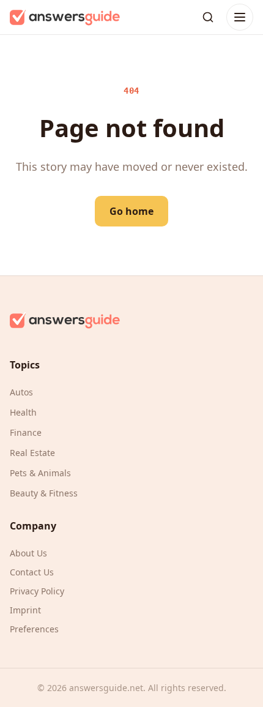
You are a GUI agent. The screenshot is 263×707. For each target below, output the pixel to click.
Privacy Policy (37, 591)
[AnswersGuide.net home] (65, 17)
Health (23, 412)
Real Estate (32, 452)
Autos (21, 392)
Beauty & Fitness (44, 493)
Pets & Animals (40, 473)
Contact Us (32, 572)
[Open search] (207, 17)
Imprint (25, 610)
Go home (131, 211)
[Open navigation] (239, 17)
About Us (28, 553)
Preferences (34, 629)
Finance (26, 432)
